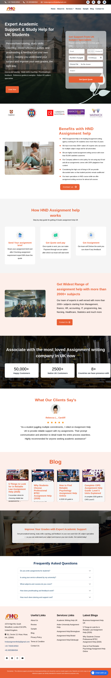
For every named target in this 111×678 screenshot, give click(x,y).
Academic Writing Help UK (67, 620)
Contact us (68, 187)
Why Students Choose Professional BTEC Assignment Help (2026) (92, 639)
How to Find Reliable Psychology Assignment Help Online (93, 490)
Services (69, 9)
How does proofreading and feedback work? (37, 591)
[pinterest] (93, 2)
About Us (60, 9)
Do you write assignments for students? (35, 571)
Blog (92, 9)
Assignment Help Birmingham (68, 631)
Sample (85, 9)
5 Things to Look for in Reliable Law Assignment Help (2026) (92, 629)
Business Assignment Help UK (17, 486)
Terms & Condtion (38, 641)
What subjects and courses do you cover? (36, 584)
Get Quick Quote (86, 79)
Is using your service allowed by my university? (38, 577)
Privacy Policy (36, 637)
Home (53, 9)
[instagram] (99, 2)
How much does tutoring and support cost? (36, 597)
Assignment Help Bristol (66, 636)
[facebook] (88, 2)
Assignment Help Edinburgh (67, 640)
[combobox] (91, 51)
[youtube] (104, 2)
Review (78, 9)
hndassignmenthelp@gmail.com (55, 2)
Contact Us (99, 9)
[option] (15, 113)
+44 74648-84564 (13, 2)
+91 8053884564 (32, 2)
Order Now (12, 89)
